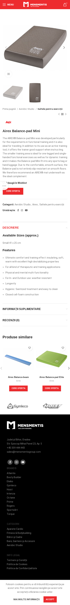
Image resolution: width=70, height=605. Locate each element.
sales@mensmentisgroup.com (24, 451)
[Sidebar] (4, 186)
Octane (11, 497)
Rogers (11, 505)
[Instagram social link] (22, 210)
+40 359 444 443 (16, 447)
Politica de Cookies (17, 564)
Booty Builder (14, 477)
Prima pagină (9, 109)
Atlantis (11, 473)
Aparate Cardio (15, 529)
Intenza (11, 493)
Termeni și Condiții (17, 560)
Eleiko (10, 481)
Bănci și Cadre (14, 537)
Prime (10, 501)
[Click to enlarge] (8, 74)
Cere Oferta (13, 191)
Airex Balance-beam (18, 377)
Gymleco (11, 485)
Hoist (10, 489)
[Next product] (65, 114)
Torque (11, 514)
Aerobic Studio (27, 109)
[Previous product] (59, 114)
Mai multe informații (26, 599)
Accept (50, 599)
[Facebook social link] (18, 210)
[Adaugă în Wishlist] (29, 348)
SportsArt (12, 510)
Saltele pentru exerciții (50, 109)
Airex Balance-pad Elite (51, 377)
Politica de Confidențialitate (22, 568)
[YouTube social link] (26, 210)
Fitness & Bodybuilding (19, 533)
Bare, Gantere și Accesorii (21, 541)
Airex (35, 204)
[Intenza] (18, 405)
